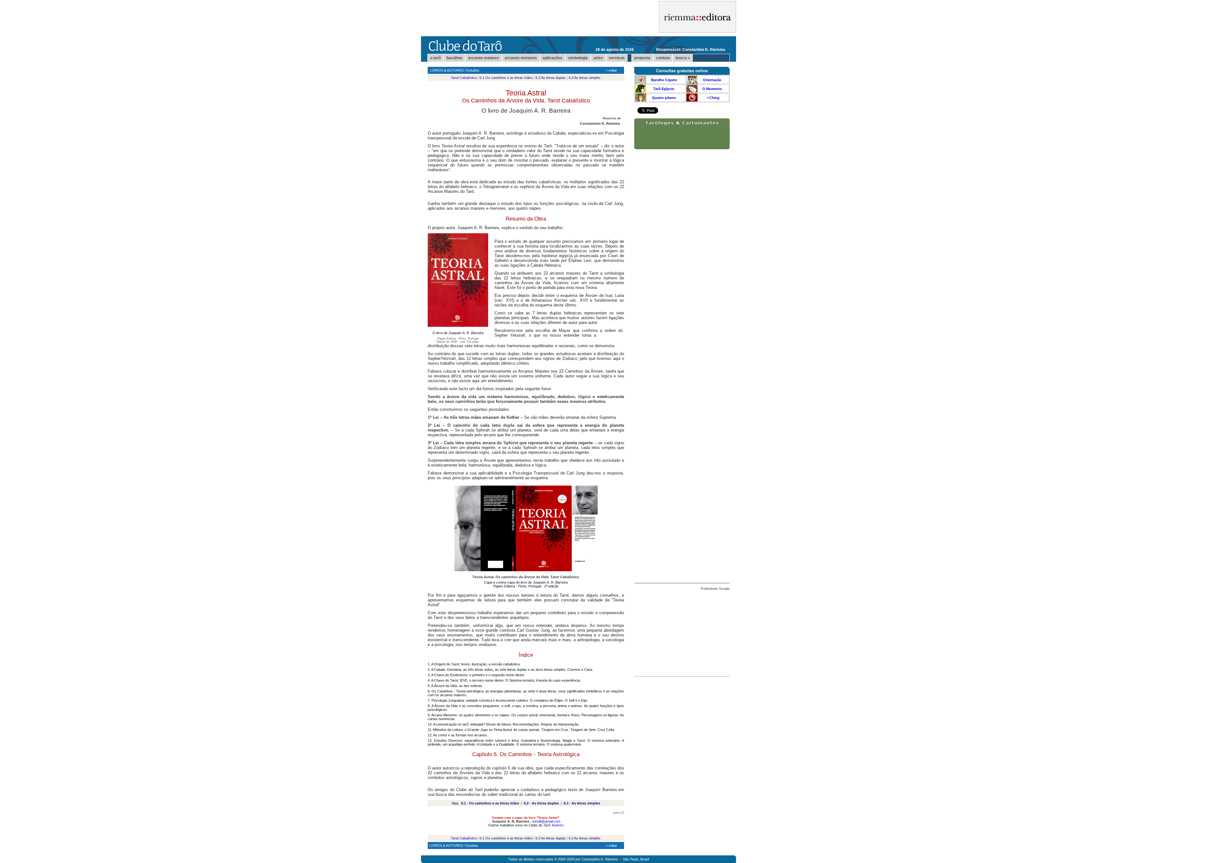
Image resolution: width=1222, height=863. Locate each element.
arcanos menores (521, 58)
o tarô (435, 58)
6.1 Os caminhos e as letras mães (506, 78)
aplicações (552, 58)
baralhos (454, 58)
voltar (612, 70)
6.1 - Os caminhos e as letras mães (490, 803)
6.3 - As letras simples (582, 803)
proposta (642, 58)
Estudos (473, 70)
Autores (558, 825)
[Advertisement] (682, 631)
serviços (617, 58)
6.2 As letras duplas (551, 78)
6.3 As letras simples (584, 78)
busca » (683, 58)
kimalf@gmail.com (546, 821)
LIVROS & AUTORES (447, 70)
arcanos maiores (483, 58)
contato (663, 58)
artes (598, 58)
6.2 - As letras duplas (541, 803)
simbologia (578, 58)
